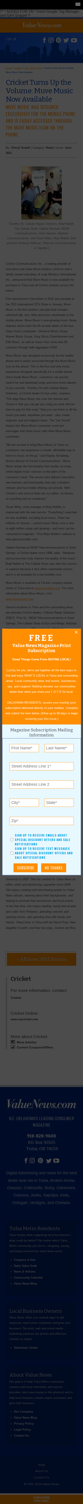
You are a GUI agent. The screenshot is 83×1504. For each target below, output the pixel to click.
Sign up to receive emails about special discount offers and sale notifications (42, 839)
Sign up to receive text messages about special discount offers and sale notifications (44, 853)
